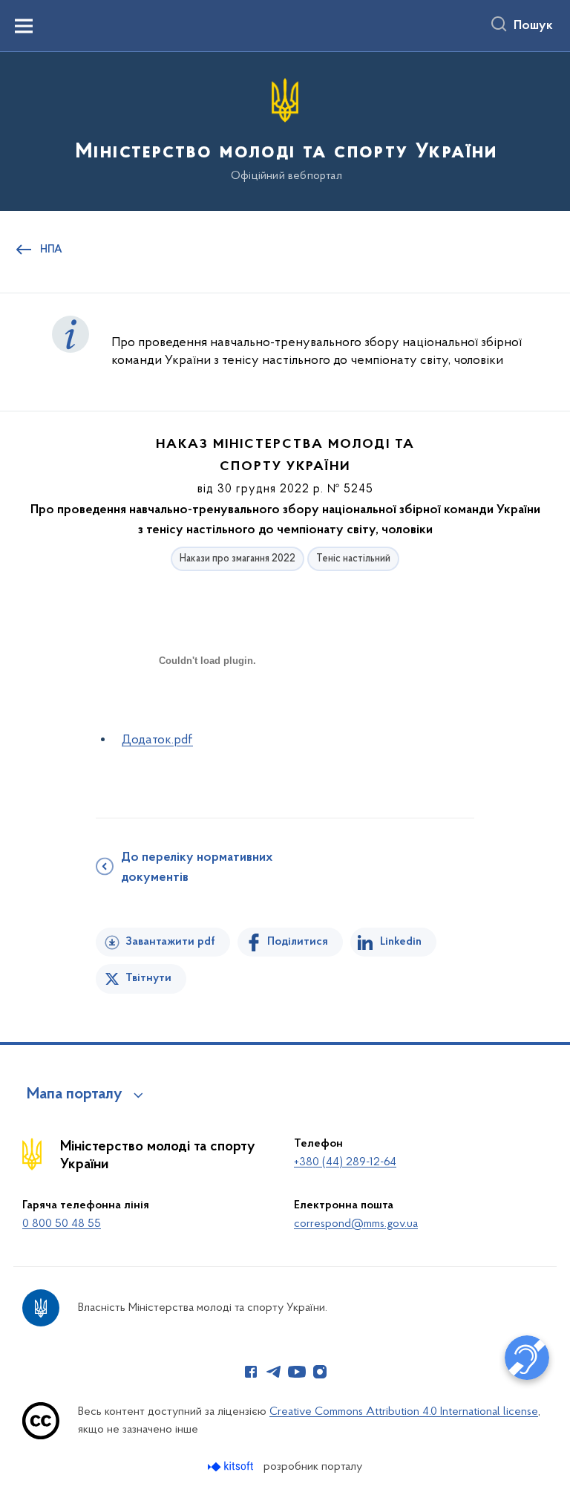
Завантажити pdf (170, 942)
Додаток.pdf (157, 740)
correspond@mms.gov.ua (356, 1224)
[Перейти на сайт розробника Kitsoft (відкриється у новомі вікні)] (232, 1466)
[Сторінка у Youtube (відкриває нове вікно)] (297, 1372)
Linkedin (401, 942)
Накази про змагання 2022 (237, 558)
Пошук (533, 26)
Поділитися (297, 942)
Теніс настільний (353, 558)
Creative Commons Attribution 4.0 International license (403, 1412)
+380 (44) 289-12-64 (345, 1162)
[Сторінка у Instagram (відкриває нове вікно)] (320, 1372)
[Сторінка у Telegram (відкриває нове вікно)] (274, 1372)
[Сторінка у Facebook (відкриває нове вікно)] (251, 1372)
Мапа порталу (74, 1095)
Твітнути (148, 978)
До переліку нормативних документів (196, 868)
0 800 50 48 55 (61, 1224)
